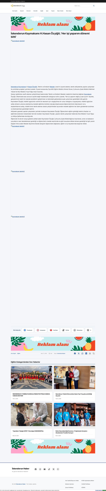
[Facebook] (35, 469)
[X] (53, 469)
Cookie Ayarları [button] (98, 490)
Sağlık (41, 10)
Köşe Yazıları (60, 10)
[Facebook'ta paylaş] (74, 353)
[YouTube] (44, 469)
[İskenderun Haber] (18, 6)
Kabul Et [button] (104, 490)
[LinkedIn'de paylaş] (86, 353)
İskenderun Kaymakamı (18, 87)
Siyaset (22, 10)
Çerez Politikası (69, 487)
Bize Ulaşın (68, 10)
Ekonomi (29, 10)
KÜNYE (83, 487)
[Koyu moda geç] (72, 5)
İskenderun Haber (20, 468)
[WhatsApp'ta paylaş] (82, 353)
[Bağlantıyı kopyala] (93, 353)
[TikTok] (49, 469)
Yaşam (52, 10)
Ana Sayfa (14, 10)
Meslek (52, 87)
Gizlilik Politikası (86, 484)
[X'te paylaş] (78, 353)
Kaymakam (87, 94)
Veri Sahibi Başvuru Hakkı (72, 480)
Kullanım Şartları (69, 484)
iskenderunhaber (61, 353)
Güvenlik (35, 10)
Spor (47, 10)
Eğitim (18, 353)
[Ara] (93, 5)
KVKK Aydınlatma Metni (88, 480)
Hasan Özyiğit (32, 87)
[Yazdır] (89, 353)
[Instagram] (40, 469)
